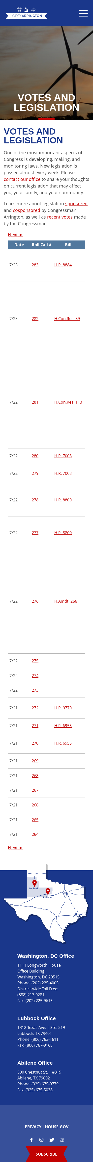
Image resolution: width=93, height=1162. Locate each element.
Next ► (15, 235)
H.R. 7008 (63, 456)
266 (35, 805)
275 (35, 661)
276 (35, 601)
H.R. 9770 (63, 708)
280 (35, 456)
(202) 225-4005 (45, 983)
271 (35, 725)
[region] (46, 541)
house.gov (56, 1126)
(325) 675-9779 (45, 1084)
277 (35, 532)
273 (35, 690)
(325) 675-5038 (39, 1090)
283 (35, 265)
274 (35, 675)
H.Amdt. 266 (65, 601)
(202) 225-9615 (39, 1000)
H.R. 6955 (63, 725)
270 (35, 743)
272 (35, 708)
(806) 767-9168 (39, 1045)
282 (35, 318)
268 (35, 775)
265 (35, 819)
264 (35, 834)
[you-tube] (62, 1140)
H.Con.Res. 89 (67, 318)
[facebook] (31, 1140)
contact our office (22, 179)
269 (35, 761)
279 (35, 473)
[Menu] (83, 13)
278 (35, 500)
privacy (33, 1126)
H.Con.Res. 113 (68, 402)
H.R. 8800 (63, 500)
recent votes (60, 217)
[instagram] (41, 1140)
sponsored (76, 203)
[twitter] (51, 1140)
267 (35, 790)
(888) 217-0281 (30, 994)
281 (35, 402)
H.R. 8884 (63, 265)
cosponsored (26, 210)
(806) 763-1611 (45, 1039)
